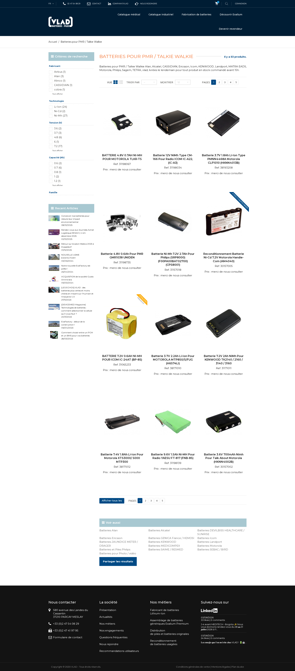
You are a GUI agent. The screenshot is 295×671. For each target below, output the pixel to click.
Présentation (107, 610)
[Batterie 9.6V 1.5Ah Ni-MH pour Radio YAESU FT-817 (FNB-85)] (173, 422)
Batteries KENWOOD (162, 541)
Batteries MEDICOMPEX (164, 545)
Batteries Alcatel (159, 530)
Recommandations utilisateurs (119, 651)
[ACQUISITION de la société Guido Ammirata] (54, 279)
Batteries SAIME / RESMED (165, 549)
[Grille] (115, 82)
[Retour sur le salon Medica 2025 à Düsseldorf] (54, 246)
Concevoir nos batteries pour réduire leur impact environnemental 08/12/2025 (75, 220)
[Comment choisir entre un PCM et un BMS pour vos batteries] (54, 335)
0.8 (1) (57, 172)
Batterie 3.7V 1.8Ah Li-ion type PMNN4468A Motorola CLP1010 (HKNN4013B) (223, 159)
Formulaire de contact (67, 637)
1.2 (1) (57, 181)
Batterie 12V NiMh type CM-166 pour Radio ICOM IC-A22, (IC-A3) (173, 159)
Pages (206, 82)
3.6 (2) (58, 128)
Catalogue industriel (161, 14)
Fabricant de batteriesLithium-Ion (164, 611)
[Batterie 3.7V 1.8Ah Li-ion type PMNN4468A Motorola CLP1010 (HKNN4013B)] (223, 123)
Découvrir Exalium (231, 14)
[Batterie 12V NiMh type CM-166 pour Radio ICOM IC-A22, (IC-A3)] (173, 123)
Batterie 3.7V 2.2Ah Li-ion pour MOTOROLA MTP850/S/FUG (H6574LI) (172, 359)
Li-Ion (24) (60, 106)
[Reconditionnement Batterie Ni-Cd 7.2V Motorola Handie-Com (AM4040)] (223, 221)
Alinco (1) (60, 80)
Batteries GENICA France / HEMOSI (171, 538)
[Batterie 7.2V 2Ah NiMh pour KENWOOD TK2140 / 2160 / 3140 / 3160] (223, 324)
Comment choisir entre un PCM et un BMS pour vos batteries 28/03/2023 (77, 335)
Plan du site (237, 666)
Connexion (241, 3)
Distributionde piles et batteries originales (169, 632)
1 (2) (56, 176)
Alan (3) (59, 76)
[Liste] (120, 82)
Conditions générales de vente (193, 666)
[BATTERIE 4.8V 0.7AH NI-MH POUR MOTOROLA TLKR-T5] (122, 123)
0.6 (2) (58, 163)
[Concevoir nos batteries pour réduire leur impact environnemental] (54, 218)
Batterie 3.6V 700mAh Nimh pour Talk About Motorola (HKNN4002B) (223, 458)
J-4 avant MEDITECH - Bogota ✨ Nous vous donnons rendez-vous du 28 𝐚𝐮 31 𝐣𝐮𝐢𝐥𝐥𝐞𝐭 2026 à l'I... (222, 627)
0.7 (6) (58, 167)
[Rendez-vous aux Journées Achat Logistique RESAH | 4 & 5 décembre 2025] (54, 232)
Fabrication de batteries (196, 14)
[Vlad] (62, 22)
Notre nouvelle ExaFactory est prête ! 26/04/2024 (75, 268)
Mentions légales (221, 666)
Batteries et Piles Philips (114, 549)
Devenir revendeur (230, 28)
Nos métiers (107, 623)
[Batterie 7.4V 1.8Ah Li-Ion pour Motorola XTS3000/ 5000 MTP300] (122, 422)
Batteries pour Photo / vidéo (117, 553)
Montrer (166, 82)
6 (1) (56, 141)
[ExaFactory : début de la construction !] (54, 324)
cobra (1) (59, 89)
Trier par (132, 82)
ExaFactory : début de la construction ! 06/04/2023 (73, 324)
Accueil (52, 41)
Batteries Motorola (209, 545)
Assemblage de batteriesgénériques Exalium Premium (169, 622)
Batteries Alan (108, 530)
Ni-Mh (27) (61, 115)
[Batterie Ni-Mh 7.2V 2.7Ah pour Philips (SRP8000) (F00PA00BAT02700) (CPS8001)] (173, 221)
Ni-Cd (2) (59, 111)
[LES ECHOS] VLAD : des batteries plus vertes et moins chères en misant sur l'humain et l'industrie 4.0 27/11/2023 (77, 293)
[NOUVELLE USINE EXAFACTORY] (54, 257)
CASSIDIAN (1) (63, 85)
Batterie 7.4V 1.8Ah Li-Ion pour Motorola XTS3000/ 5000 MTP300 (122, 458)
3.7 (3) (58, 132)
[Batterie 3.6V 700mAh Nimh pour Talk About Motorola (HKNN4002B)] (223, 422)
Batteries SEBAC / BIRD (212, 549)
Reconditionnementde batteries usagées (163, 642)
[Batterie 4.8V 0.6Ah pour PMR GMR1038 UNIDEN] (122, 221)
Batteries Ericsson (110, 538)
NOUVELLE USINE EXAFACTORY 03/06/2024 (70, 257)
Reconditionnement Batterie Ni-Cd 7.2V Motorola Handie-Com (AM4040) (223, 257)
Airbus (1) (60, 71)
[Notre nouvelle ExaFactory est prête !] (54, 268)
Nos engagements (111, 630)
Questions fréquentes (113, 637)
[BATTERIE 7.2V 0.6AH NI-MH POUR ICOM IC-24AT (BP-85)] (122, 324)
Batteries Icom (207, 538)
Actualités (105, 616)
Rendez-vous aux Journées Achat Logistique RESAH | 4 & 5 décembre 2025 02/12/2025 (77, 234)
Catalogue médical (129, 14)
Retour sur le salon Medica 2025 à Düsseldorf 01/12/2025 (77, 247)
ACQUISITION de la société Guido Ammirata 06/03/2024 (77, 279)
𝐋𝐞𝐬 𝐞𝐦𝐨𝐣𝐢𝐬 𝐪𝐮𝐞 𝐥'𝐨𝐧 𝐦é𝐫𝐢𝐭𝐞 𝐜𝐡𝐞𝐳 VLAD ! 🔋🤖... (224, 642)
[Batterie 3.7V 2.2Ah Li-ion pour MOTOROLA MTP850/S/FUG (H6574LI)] (173, 324)
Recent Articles (66, 208)
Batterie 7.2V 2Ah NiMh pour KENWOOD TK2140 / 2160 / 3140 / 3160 (224, 359)
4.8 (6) (58, 137)
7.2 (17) (58, 146)
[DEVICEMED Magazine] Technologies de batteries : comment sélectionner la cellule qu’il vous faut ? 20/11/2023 (76, 310)
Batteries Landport (209, 541)
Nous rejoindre (108, 644)
